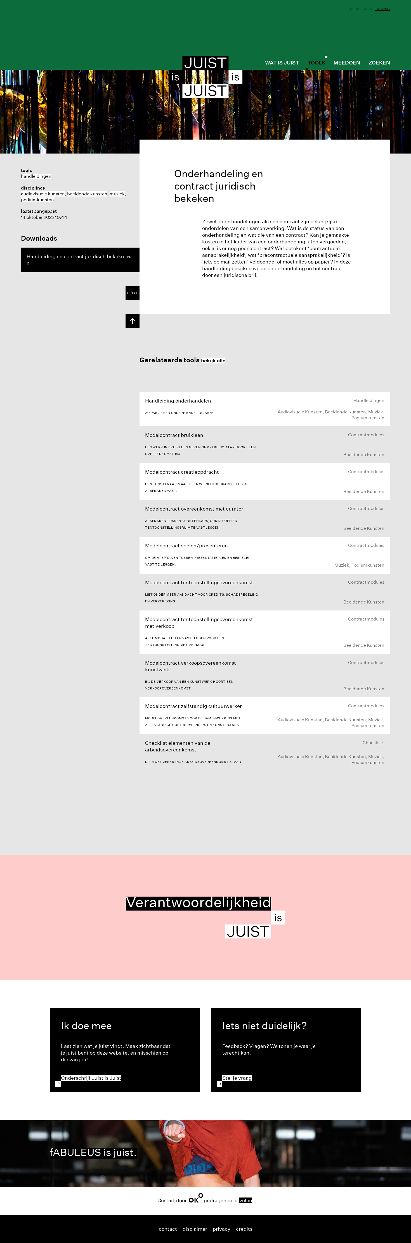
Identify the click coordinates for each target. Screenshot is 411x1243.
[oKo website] (196, 1198)
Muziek (117, 194)
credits (244, 1229)
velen (245, 1200)
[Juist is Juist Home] (206, 77)
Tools (316, 63)
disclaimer (195, 1229)
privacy (221, 1229)
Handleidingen (36, 176)
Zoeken (379, 63)
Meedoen (347, 63)
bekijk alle (213, 360)
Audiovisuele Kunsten (43, 194)
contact (168, 1229)
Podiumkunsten (37, 199)
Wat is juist (282, 63)
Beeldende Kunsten (87, 194)
